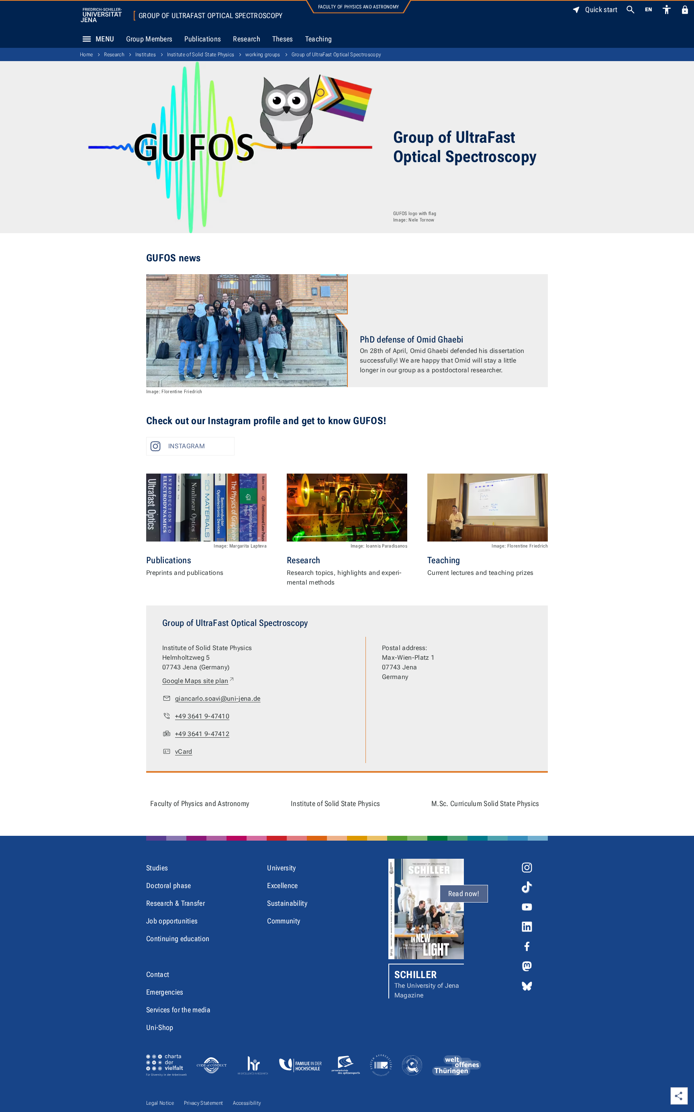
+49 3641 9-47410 (202, 716)
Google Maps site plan (198, 681)
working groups (262, 54)
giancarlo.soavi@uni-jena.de (218, 698)
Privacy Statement (203, 1103)
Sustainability (287, 903)
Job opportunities (172, 921)
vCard (183, 751)
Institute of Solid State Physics (200, 54)
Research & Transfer (175, 903)
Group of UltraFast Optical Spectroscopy (210, 16)
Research (246, 39)
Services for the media (178, 1009)
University (281, 868)
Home (86, 54)
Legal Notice (160, 1103)
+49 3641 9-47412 (202, 734)
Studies (157, 868)
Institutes (145, 54)
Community (283, 921)
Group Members (149, 39)
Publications (202, 39)
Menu (105, 39)
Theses (282, 39)
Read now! (464, 893)
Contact (157, 974)
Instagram (186, 446)
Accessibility (247, 1103)
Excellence (282, 885)
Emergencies (165, 992)
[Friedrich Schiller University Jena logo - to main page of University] (101, 15)
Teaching (318, 39)
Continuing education (177, 938)
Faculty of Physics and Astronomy (358, 7)
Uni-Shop (160, 1027)
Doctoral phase (168, 885)
